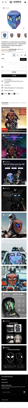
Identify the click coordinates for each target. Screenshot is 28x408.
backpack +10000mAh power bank (17, 62)
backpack (23, 59)
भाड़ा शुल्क (9, 50)
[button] (2, 2)
